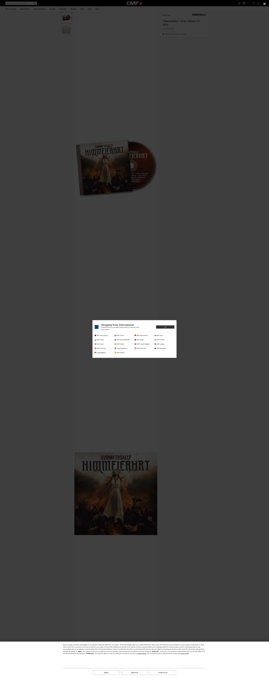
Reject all (134, 672)
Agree (106, 672)
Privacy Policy (185, 653)
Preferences (163, 672)
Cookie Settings (141, 653)
